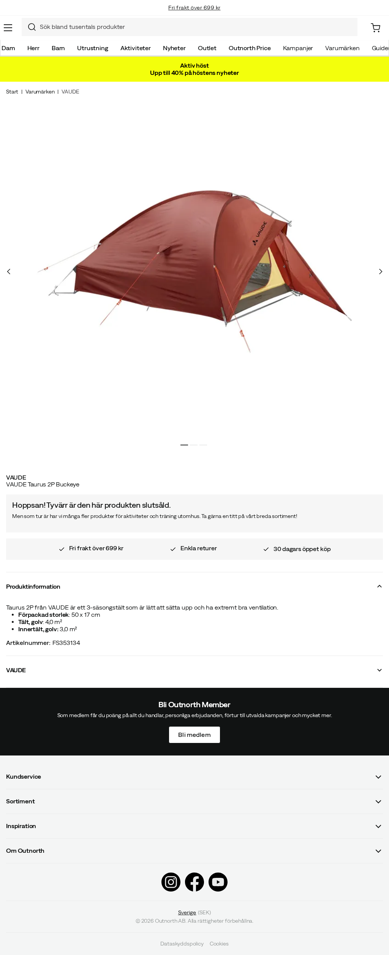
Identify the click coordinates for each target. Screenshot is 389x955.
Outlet (207, 47)
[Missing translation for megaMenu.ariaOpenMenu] (8, 28)
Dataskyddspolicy (181, 944)
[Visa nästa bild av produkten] (380, 271)
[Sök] (29, 27)
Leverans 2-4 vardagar (195, 15)
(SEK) (194, 912)
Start (12, 92)
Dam (8, 47)
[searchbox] (196, 27)
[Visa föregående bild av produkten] (8, 271)
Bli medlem (194, 734)
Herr (33, 47)
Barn (58, 47)
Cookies (219, 944)
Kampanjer (298, 47)
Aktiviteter (135, 47)
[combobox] (189, 27)
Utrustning (92, 47)
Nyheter (174, 47)
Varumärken (342, 47)
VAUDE (70, 92)
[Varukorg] (375, 28)
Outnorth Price (250, 47)
